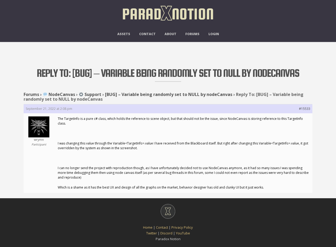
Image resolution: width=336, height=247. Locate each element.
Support (92, 94)
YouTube (183, 233)
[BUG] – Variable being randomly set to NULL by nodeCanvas (168, 94)
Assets (123, 34)
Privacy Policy (182, 227)
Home (148, 227)
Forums (192, 34)
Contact (147, 34)
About (170, 34)
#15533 (304, 108)
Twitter (151, 233)
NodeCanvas (61, 94)
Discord (166, 233)
